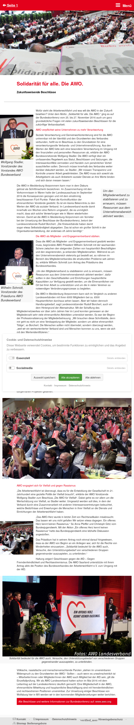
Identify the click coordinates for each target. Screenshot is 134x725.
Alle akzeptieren (70, 377)
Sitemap (21, 723)
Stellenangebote (37, 723)
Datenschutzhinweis (64, 719)
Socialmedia (24, 368)
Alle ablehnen (92, 377)
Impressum (42, 719)
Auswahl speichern (44, 377)
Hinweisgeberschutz (110, 719)
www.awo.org (103, 701)
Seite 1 (12, 5)
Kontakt (21, 719)
